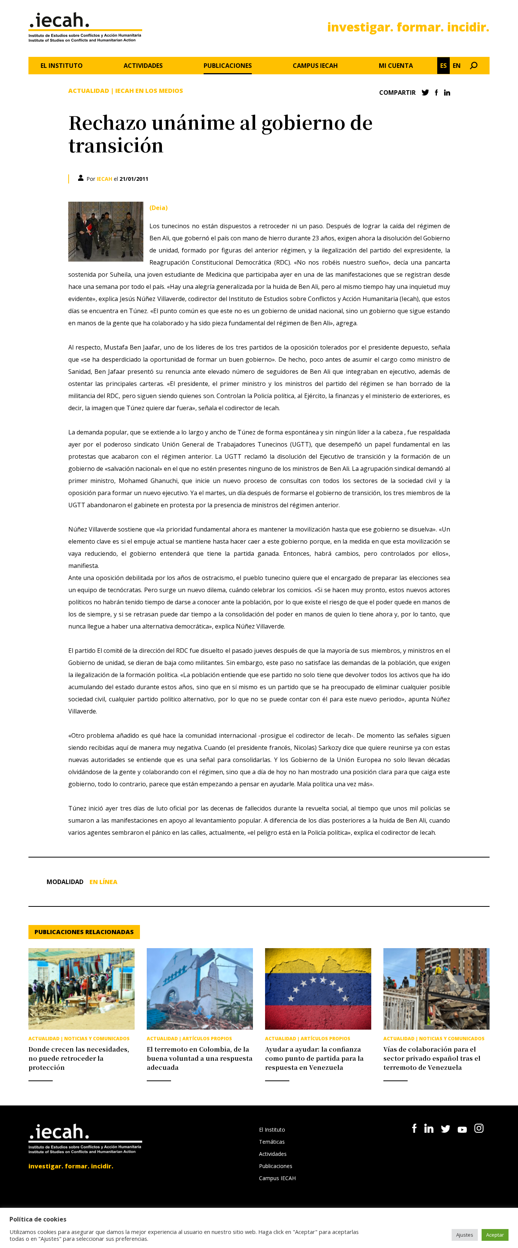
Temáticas (272, 1141)
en (457, 65)
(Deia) (158, 208)
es (443, 65)
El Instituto (62, 65)
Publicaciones (228, 65)
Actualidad (88, 90)
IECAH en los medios (149, 90)
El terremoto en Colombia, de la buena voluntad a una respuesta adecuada (200, 1058)
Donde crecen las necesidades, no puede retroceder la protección (78, 1058)
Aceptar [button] (495, 1234)
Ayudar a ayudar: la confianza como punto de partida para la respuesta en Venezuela (314, 1058)
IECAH (104, 178)
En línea (103, 882)
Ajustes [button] (464, 1234)
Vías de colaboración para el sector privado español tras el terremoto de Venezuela (431, 1058)
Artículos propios (207, 1038)
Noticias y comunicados (97, 1038)
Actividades (143, 65)
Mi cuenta (396, 65)
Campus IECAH (315, 65)
